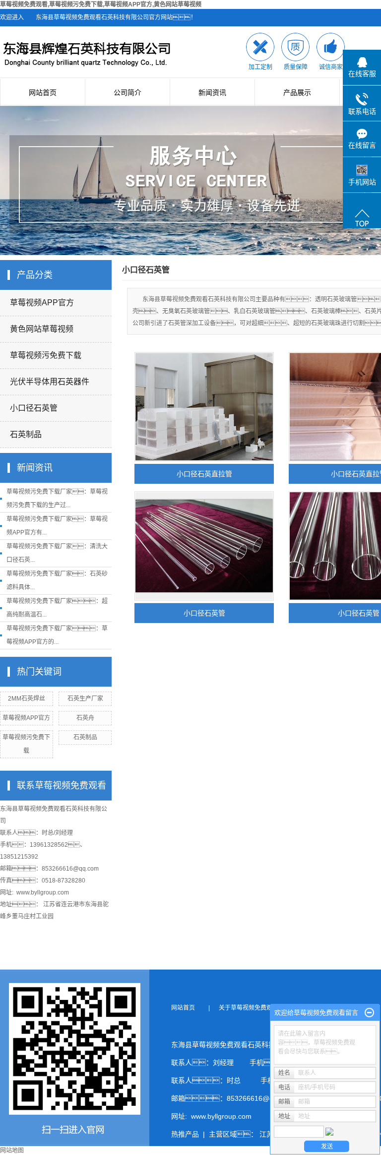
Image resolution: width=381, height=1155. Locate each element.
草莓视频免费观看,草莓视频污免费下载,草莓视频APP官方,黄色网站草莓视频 (100, 4)
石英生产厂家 (85, 698)
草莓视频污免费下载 (45, 355)
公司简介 (127, 92)
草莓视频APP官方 (42, 302)
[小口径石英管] (204, 546)
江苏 (266, 1134)
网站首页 (43, 92)
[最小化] (369, 1013)
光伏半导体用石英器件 (49, 381)
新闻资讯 (212, 92)
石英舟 (85, 717)
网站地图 (12, 1150)
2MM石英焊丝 (26, 698)
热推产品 (185, 1134)
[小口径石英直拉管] (204, 406)
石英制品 (26, 434)
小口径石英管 (34, 408)
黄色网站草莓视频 (41, 329)
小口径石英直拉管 (204, 474)
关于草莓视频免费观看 (251, 1007)
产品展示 (297, 92)
